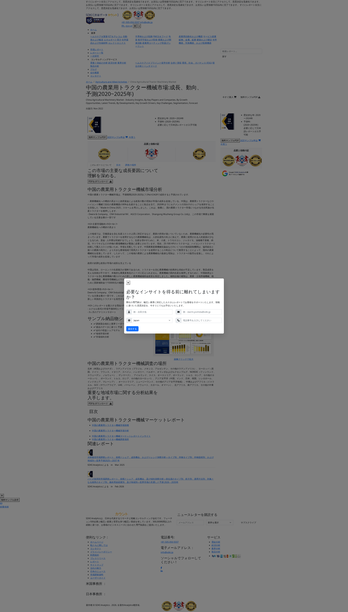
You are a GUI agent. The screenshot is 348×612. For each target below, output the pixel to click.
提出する (132, 328)
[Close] (128, 283)
